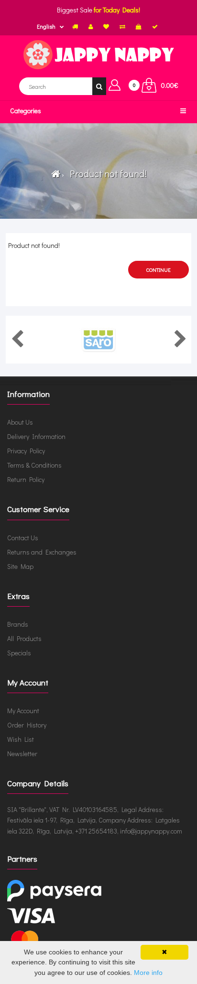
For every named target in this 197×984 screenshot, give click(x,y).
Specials (19, 652)
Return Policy (25, 479)
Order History (26, 724)
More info (148, 972)
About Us (20, 422)
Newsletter (22, 753)
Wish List (20, 739)
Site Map (20, 566)
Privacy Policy (26, 450)
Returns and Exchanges (42, 551)
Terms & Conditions (34, 465)
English (46, 26)
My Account (23, 710)
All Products (24, 638)
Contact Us (22, 537)
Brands (17, 624)
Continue (158, 269)
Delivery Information (36, 436)
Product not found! (106, 173)
